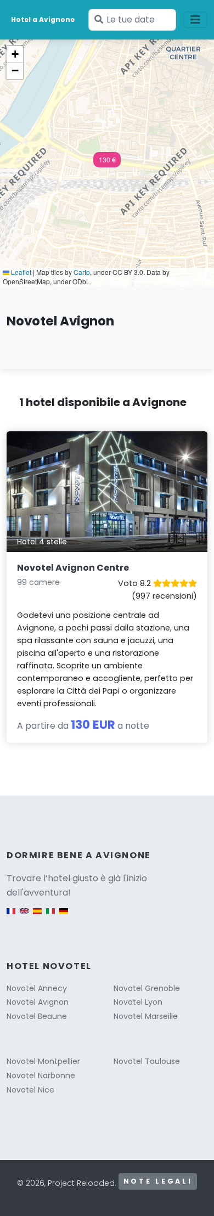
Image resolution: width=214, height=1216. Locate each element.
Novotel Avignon (38, 1002)
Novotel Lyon (138, 1002)
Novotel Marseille (146, 1016)
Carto (82, 272)
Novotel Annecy (37, 988)
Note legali (158, 1181)
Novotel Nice (30, 1089)
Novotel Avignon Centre (73, 567)
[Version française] (11, 916)
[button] (107, 163)
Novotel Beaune (37, 1016)
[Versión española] (37, 916)
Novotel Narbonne (41, 1075)
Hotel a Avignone (43, 19)
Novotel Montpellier (43, 1061)
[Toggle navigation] (195, 20)
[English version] (24, 916)
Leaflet (20, 272)
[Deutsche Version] (63, 916)
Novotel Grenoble (147, 988)
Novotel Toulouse (147, 1061)
